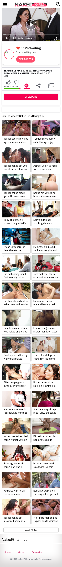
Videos (21, 552)
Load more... (31, 530)
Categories (37, 552)
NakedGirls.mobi (32, 4)
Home (8, 552)
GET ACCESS (26, 59)
